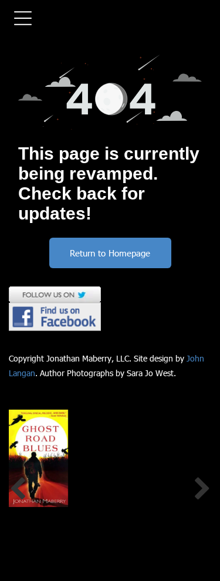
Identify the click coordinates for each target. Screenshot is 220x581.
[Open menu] (23, 18)
